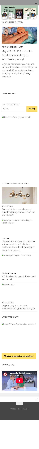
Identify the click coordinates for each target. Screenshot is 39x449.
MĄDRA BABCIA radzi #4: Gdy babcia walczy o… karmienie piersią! (17, 55)
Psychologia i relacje (12, 47)
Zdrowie (5, 238)
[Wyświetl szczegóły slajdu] (19, 141)
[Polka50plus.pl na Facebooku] (25, 93)
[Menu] (36, 2)
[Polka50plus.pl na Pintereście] (32, 93)
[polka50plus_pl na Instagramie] (29, 93)
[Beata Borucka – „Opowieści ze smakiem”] (19, 336)
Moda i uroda (8, 302)
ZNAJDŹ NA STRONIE (11, 104)
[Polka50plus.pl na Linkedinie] (36, 93)
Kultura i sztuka (9, 273)
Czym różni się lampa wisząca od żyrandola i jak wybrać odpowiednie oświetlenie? (18, 212)
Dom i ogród (7, 206)
